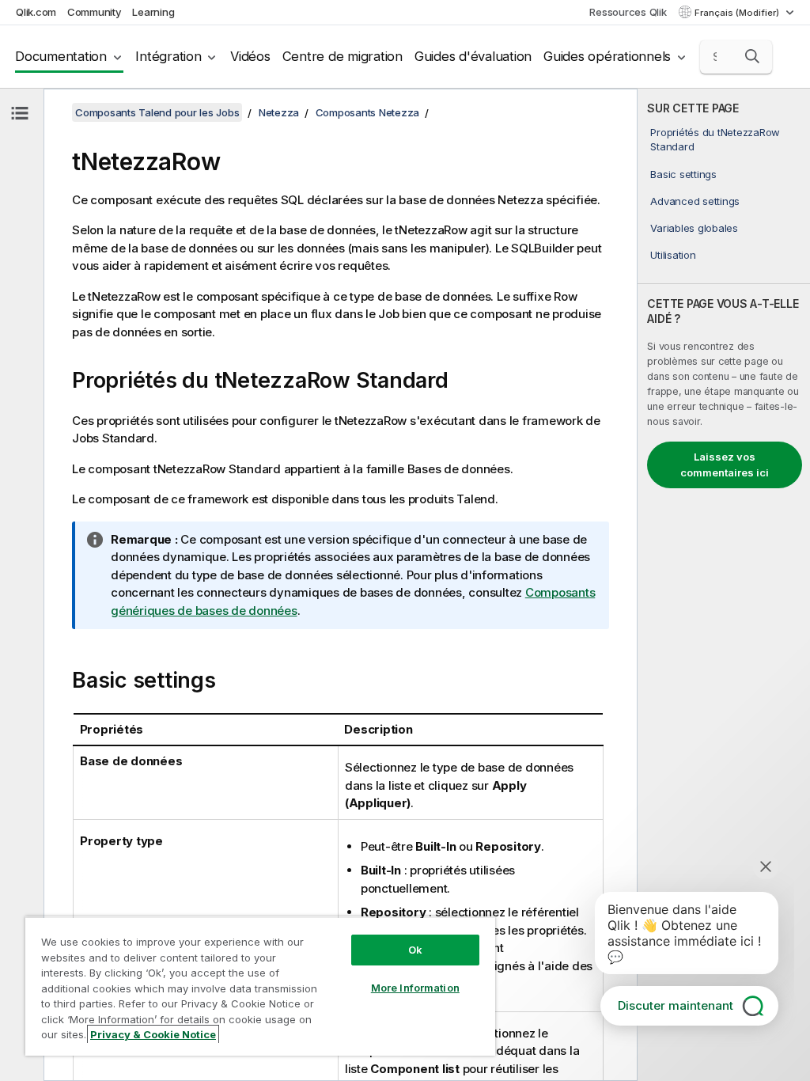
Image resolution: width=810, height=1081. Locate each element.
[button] (752, 56)
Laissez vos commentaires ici (724, 464)
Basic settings (683, 174)
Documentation (61, 56)
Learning (153, 12)
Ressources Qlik (627, 12)
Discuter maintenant (675, 1005)
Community (94, 12)
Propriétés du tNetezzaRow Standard (715, 139)
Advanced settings (695, 201)
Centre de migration (342, 56)
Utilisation (672, 254)
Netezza (279, 112)
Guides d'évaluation (473, 56)
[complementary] (724, 585)
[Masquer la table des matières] (20, 113)
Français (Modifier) (738, 12)
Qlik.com (36, 12)
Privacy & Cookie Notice (153, 1034)
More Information (415, 987)
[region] (260, 986)
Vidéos (250, 56)
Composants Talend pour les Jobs (157, 112)
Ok (415, 949)
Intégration (168, 56)
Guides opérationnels (607, 56)
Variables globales (694, 228)
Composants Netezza (368, 112)
